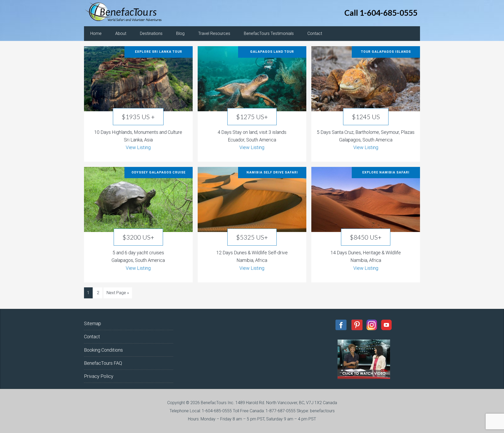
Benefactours (126, 13)
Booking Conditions (103, 350)
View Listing (138, 147)
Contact (92, 336)
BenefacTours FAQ (103, 363)
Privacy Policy (98, 376)
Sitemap (92, 323)
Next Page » (118, 292)
